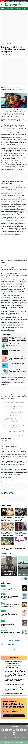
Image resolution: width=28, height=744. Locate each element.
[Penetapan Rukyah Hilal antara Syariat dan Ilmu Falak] (7, 541)
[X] (5, 493)
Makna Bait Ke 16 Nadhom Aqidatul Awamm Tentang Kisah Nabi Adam (14, 683)
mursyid (15, 464)
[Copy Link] (12, 493)
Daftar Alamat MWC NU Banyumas (14, 687)
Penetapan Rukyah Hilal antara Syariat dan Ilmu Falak (6, 548)
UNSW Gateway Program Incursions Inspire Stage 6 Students (8, 624)
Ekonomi (19, 8)
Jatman (13, 8)
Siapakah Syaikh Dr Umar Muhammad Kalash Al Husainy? (13, 664)
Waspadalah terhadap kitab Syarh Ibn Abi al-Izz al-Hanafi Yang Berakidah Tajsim (21, 534)
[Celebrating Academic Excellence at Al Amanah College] (24, 604)
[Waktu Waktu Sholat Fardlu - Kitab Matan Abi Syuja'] (5, 346)
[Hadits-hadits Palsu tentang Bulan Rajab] (21, 541)
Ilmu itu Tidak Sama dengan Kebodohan (16, 364)
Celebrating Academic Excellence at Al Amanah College (10, 605)
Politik (7, 8)
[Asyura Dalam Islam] (5, 352)
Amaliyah (4, 630)
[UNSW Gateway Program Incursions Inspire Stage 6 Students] (24, 623)
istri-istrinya (17, 195)
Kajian (3, 586)
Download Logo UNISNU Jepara (13, 661)
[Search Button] (26, 4)
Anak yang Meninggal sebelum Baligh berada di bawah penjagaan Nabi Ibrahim (15, 675)
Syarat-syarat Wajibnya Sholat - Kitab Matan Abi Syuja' (17, 370)
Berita (3, 602)
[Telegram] (7, 493)
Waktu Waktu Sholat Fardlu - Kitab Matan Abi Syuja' (17, 344)
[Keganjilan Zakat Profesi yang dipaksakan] (21, 512)
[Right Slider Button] (26, 8)
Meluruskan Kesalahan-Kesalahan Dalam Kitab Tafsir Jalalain (14, 680)
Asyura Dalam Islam (14, 350)
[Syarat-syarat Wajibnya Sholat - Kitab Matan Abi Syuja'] (5, 372)
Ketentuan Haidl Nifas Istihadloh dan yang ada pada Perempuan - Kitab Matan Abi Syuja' (17, 339)
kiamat (12, 88)
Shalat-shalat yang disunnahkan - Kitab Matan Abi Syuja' (10, 588)
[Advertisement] (14, 26)
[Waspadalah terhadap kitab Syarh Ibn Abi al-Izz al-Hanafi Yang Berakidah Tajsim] (21, 526)
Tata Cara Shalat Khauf (11, 667)
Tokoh (25, 8)
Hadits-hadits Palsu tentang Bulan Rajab (20, 547)
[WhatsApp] (10, 493)
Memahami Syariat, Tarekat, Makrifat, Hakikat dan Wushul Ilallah (17, 358)
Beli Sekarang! (14, 716)
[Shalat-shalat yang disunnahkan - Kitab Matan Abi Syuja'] (24, 588)
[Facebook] (2, 493)
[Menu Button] (1, 4)
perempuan (21, 89)
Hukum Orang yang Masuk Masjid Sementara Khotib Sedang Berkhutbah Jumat (6, 519)
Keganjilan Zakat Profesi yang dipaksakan (19, 519)
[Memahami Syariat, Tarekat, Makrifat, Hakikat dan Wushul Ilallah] (5, 359)
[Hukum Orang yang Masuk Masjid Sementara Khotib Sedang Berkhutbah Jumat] (7, 512)
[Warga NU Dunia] (14, 5)
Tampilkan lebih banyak (14, 640)
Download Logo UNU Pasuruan (13, 693)
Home (2, 8)
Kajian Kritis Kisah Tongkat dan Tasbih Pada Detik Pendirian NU (7, 534)
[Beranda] (2, 43)
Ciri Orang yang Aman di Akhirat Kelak (14, 690)
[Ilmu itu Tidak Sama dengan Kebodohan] (5, 365)
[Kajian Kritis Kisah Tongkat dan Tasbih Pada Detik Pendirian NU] (7, 526)
